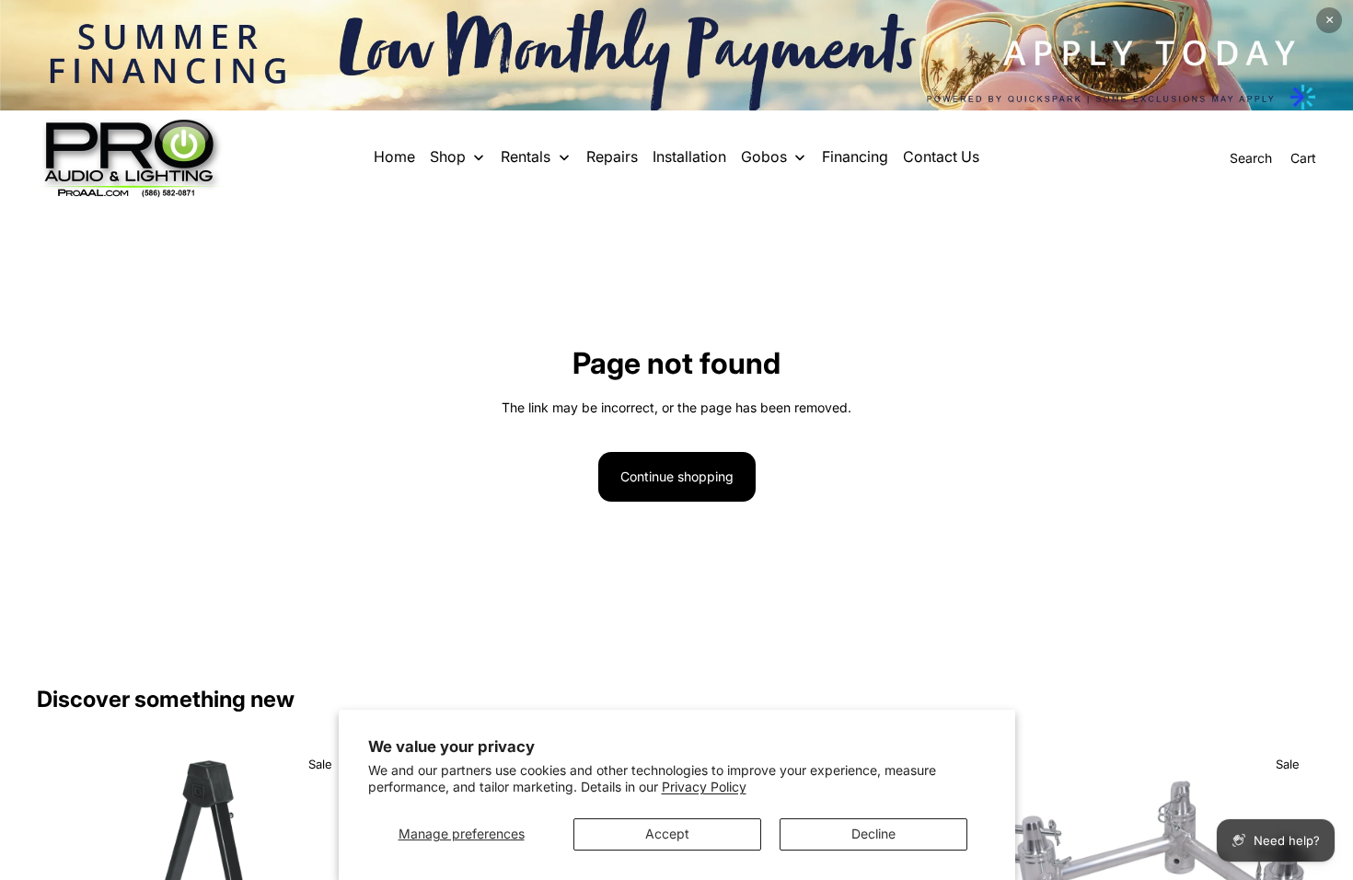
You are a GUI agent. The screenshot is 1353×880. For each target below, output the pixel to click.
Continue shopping (677, 476)
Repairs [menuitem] (612, 156)
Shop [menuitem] (448, 156)
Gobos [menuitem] (764, 156)
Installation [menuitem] (689, 156)
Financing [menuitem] (855, 156)
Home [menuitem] (394, 156)
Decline (873, 833)
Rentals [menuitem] (525, 156)
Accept (667, 833)
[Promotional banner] (676, 55)
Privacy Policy (704, 786)
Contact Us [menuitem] (941, 156)
